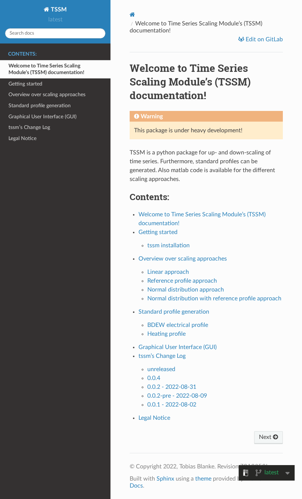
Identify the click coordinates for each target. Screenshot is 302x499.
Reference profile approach (182, 281)
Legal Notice (22, 138)
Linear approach (168, 272)
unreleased (161, 369)
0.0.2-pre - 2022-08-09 (177, 396)
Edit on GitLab (263, 39)
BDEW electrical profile (177, 325)
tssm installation (168, 245)
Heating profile (166, 334)
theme (203, 479)
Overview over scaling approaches (46, 94)
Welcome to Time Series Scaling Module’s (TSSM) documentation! (46, 69)
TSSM (58, 10)
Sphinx (165, 479)
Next (266, 437)
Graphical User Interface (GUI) (42, 116)
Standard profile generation (39, 105)
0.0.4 (153, 378)
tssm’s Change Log (29, 127)
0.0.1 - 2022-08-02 (171, 405)
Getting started (25, 84)
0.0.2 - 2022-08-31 (171, 387)
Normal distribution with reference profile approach (214, 298)
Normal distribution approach (185, 290)
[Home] (132, 14)
